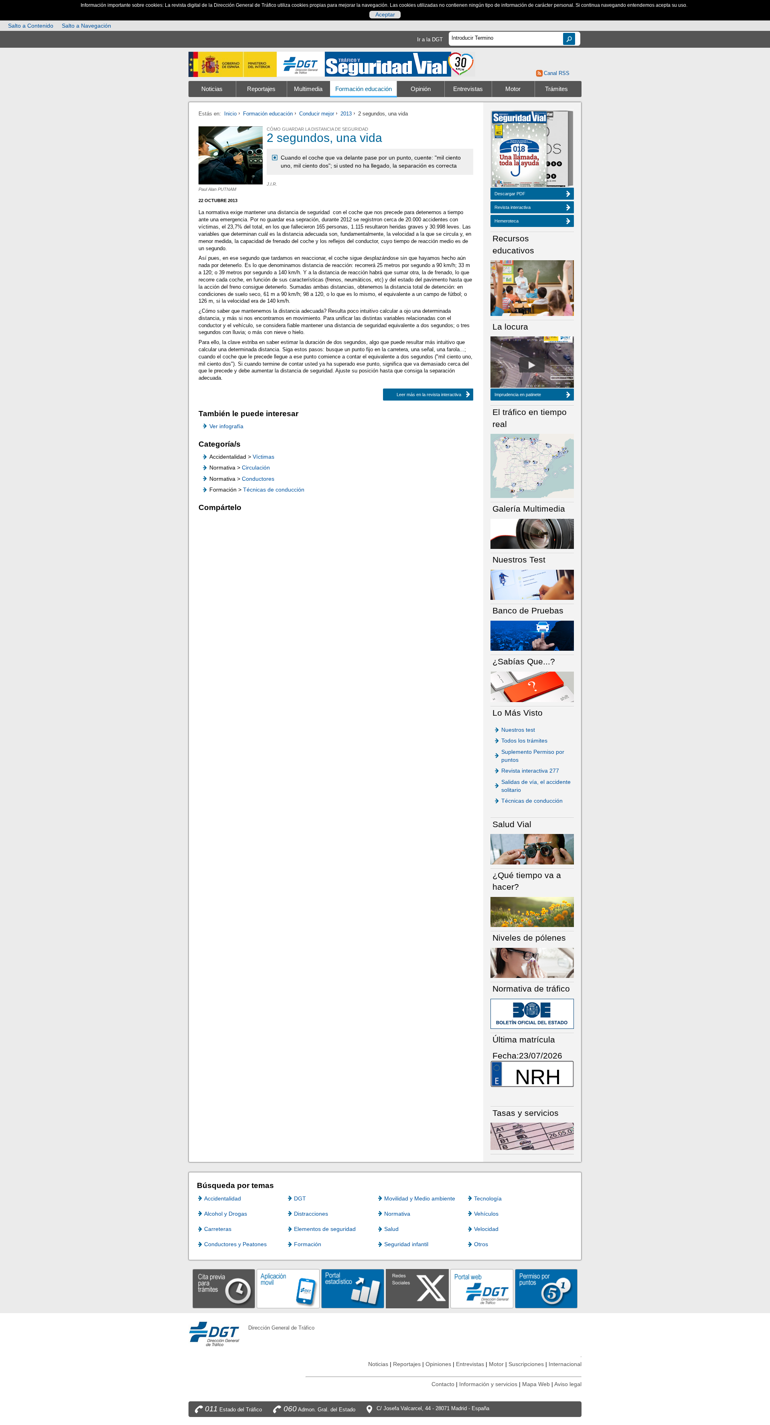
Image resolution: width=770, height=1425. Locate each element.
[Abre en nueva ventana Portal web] (481, 1288)
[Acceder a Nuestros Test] (532, 584)
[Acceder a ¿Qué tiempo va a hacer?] (532, 911)
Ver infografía (226, 426)
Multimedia (308, 89)
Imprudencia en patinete (517, 394)
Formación (307, 1244)
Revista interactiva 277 (530, 770)
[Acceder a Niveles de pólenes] (532, 962)
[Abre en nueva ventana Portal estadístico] (352, 1288)
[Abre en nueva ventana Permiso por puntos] (546, 1288)
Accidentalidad (222, 1198)
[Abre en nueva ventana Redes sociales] (417, 1288)
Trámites (556, 89)
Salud (391, 1229)
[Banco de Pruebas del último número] (532, 635)
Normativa (397, 1213)
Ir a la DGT (430, 39)
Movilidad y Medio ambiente (419, 1198)
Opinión (421, 89)
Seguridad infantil (406, 1244)
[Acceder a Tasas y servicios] (532, 1136)
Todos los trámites (524, 740)
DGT (300, 1198)
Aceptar (385, 14)
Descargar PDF (509, 193)
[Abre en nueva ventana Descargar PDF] (519, 149)
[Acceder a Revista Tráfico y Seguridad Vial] (400, 63)
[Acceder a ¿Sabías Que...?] (532, 686)
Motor (513, 89)
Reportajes (261, 89)
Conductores (258, 479)
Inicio (230, 114)
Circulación (256, 467)
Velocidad (486, 1229)
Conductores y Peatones (235, 1244)
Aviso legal (568, 1384)
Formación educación (363, 89)
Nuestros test (518, 730)
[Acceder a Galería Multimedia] (532, 533)
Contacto (443, 1384)
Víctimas (263, 456)
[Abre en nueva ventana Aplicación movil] (288, 1288)
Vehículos (486, 1213)
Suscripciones (526, 1364)
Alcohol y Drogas (225, 1213)
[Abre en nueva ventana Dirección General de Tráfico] (301, 64)
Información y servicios (488, 1384)
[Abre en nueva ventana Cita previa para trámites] (223, 1288)
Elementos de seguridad (325, 1229)
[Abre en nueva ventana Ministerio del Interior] (232, 64)
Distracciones (311, 1213)
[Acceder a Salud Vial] (532, 848)
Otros (481, 1244)
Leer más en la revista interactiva (429, 394)
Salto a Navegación (86, 25)
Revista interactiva (512, 207)
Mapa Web (536, 1384)
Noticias (212, 89)
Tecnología (488, 1198)
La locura (532, 364)
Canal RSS (556, 73)
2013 (346, 114)
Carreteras (217, 1229)
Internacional (565, 1364)
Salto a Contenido (30, 25)
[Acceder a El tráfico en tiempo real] (532, 465)
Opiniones (438, 1364)
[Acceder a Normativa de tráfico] (532, 1013)
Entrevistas (468, 89)
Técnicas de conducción (273, 489)
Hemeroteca (506, 221)
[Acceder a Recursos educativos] (532, 287)
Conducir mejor (316, 114)
